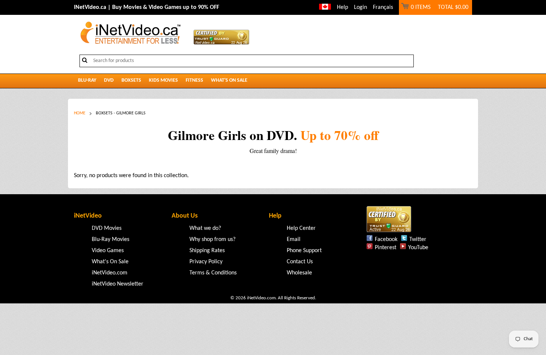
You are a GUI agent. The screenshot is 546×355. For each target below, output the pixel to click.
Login (360, 7)
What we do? (205, 228)
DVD (109, 80)
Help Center (301, 228)
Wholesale (299, 273)
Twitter (417, 239)
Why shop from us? (212, 239)
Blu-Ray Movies (110, 239)
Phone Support (304, 251)
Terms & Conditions (213, 273)
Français (383, 7)
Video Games (108, 251)
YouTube (418, 248)
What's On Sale (229, 80)
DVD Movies (106, 228)
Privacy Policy (205, 262)
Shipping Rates (207, 251)
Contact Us (300, 262)
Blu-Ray (87, 80)
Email (293, 239)
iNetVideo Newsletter (117, 284)
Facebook (386, 239)
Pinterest (385, 248)
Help (342, 7)
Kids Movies (163, 80)
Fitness (194, 80)
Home (79, 113)
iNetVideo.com (109, 273)
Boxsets (131, 80)
